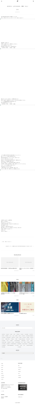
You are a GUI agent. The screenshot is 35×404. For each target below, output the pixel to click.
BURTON (17, 9)
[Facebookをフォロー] (1, 391)
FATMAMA (19, 377)
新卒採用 (2, 397)
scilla (19, 373)
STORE (2, 365)
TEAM (2, 371)
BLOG (2, 367)
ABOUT (2, 373)
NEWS (2, 369)
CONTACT (2, 375)
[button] (32, 327)
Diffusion (19, 369)
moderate (19, 375)
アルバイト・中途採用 (4, 396)
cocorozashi (19, 367)
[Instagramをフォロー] (3, 391)
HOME (2, 363)
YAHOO (2, 379)
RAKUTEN (2, 377)
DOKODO (19, 371)
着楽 (18, 365)
